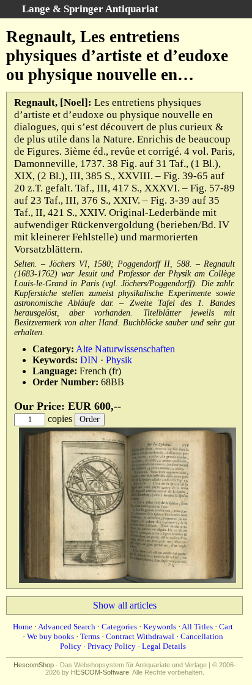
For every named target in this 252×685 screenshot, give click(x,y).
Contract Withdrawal (140, 636)
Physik (119, 360)
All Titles (197, 626)
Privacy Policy (111, 646)
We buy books (50, 636)
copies (60, 418)
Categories (119, 626)
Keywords (159, 626)
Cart (226, 626)
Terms (90, 636)
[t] (127, 580)
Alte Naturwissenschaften (125, 349)
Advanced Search (66, 626)
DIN (89, 360)
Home (22, 626)
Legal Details (164, 646)
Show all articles (125, 605)
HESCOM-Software (100, 672)
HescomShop (33, 664)
